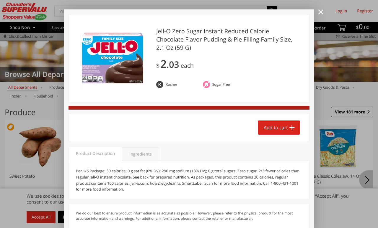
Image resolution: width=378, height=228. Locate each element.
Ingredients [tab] (140, 154)
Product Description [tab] (95, 153)
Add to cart (276, 127)
